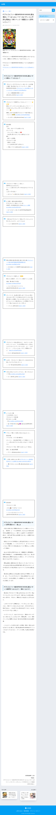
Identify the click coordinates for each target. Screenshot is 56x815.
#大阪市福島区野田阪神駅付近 (18, 262)
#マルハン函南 (26, 205)
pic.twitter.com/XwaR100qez (22, 114)
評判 (29, 784)
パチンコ (14, 782)
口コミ (29, 782)
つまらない (27, 780)
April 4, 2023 (19, 95)
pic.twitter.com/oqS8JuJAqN (17, 374)
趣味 (34, 775)
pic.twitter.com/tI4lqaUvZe (13, 510)
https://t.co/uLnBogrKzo (20, 90)
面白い (33, 784)
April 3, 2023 (22, 305)
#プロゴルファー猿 (22, 88)
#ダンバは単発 (12, 461)
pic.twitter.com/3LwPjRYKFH (13, 207)
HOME (29, 808)
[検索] (53, 10)
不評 (25, 782)
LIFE (3, 4)
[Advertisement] (19, 165)
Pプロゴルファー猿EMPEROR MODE (13, 780)
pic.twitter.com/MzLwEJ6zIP (13, 283)
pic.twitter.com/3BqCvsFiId (13, 264)
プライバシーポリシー (35, 811)
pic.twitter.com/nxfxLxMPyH (24, 461)
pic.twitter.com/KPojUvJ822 (16, 421)
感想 (33, 782)
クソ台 (32, 780)
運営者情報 (26, 811)
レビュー (20, 782)
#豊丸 (28, 88)
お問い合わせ (19, 811)
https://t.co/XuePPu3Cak (15, 350)
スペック (9, 782)
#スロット (11, 90)
